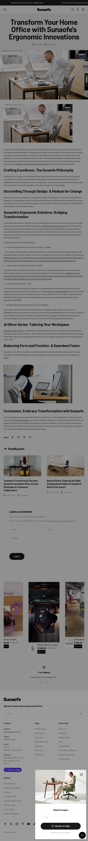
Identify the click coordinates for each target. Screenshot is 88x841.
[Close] (81, 774)
